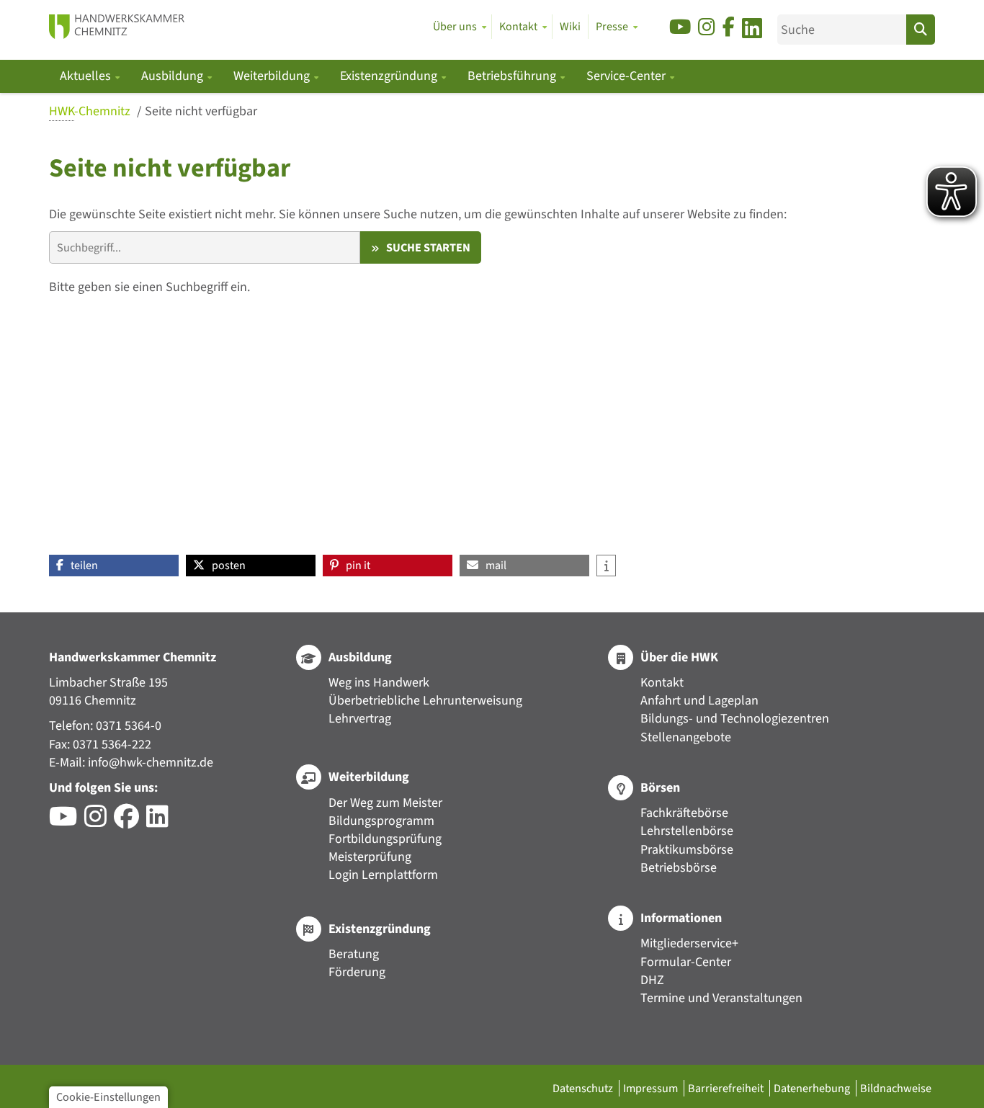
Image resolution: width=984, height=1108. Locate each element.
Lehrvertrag (359, 719)
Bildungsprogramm (381, 821)
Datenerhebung (813, 1088)
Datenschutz (584, 1088)
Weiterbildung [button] (273, 76)
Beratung (353, 954)
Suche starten (428, 247)
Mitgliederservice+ (689, 943)
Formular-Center (685, 962)
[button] (114, 565)
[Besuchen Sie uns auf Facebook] (729, 28)
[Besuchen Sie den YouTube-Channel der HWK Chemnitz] (66, 822)
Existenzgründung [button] (390, 76)
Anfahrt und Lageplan (699, 701)
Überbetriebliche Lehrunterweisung (425, 701)
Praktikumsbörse (686, 850)
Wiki (570, 27)
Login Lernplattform (383, 875)
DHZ (652, 980)
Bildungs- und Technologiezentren (734, 719)
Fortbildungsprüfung (385, 839)
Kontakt (662, 683)
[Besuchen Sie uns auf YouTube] (680, 28)
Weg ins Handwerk (378, 683)
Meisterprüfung (369, 857)
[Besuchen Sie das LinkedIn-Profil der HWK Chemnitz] (161, 822)
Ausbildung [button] (173, 76)
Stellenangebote (685, 737)
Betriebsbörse (678, 868)
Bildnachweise (895, 1088)
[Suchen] (920, 29)
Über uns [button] (455, 27)
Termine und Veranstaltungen (721, 998)
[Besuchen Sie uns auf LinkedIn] (752, 31)
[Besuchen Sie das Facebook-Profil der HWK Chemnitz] (130, 822)
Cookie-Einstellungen (108, 1097)
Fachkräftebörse (684, 813)
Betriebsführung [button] (513, 76)
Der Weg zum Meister (385, 803)
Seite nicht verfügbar (201, 111)
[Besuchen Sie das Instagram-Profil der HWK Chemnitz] (99, 822)
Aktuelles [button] (87, 76)
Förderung (356, 972)
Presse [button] (612, 27)
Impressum (651, 1088)
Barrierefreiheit (727, 1088)
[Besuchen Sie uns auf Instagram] (706, 28)
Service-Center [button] (627, 76)
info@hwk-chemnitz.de (150, 763)
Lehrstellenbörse (686, 831)
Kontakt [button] (518, 27)
